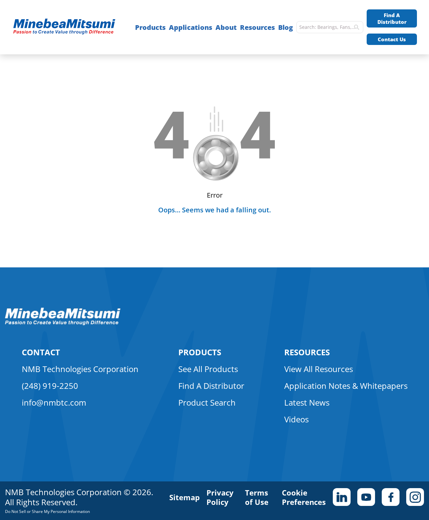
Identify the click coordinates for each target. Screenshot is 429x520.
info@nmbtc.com (54, 402)
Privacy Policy (220, 497)
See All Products (208, 368)
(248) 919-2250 (50, 385)
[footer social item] (342, 497)
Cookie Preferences (304, 497)
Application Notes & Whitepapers (346, 385)
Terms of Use (256, 497)
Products (150, 27)
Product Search (207, 402)
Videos (296, 419)
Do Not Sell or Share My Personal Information (47, 511)
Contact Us (392, 39)
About (226, 27)
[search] (356, 27)
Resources (257, 27)
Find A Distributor (392, 18)
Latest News (306, 402)
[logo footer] (63, 323)
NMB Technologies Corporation (80, 368)
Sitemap (184, 497)
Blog (285, 27)
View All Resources (318, 368)
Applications (190, 27)
